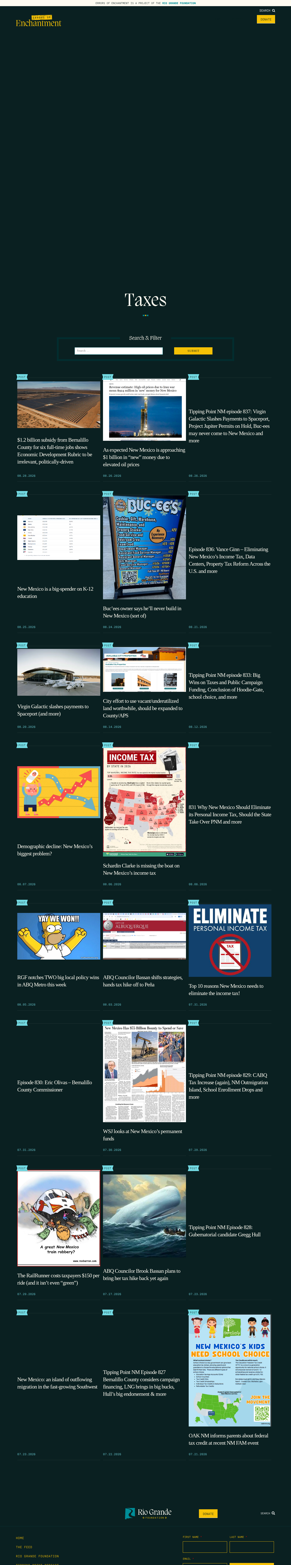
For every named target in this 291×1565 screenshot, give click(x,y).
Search (265, 10)
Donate (266, 19)
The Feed (236, 19)
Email (188, 1558)
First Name (192, 1537)
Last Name (238, 1537)
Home (217, 19)
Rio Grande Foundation (179, 3)
